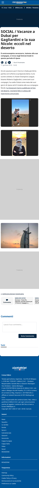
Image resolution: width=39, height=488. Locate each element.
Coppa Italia (6, 444)
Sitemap (4, 473)
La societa (5, 425)
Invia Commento (27, 336)
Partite (4, 427)
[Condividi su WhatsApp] (2, 62)
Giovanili (4, 435)
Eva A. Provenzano (19, 62)
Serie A (4, 430)
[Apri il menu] (3, 2)
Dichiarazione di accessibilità (11, 481)
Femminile (5, 438)
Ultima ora (18, 8)
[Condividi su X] (9, 62)
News (3, 419)
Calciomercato (6, 433)
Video (3, 446)
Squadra (4, 422)
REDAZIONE (6, 452)
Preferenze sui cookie (9, 483)
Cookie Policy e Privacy (9, 478)
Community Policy (8, 475)
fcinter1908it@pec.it (8, 406)
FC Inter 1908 (7, 8)
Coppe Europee (7, 441)
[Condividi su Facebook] (5, 62)
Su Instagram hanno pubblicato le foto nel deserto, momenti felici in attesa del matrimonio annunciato (18, 91)
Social (4, 449)
